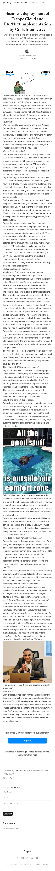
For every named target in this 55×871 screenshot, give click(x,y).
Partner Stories (20, 3)
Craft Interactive (10, 154)
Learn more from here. (27, 755)
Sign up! (27, 740)
